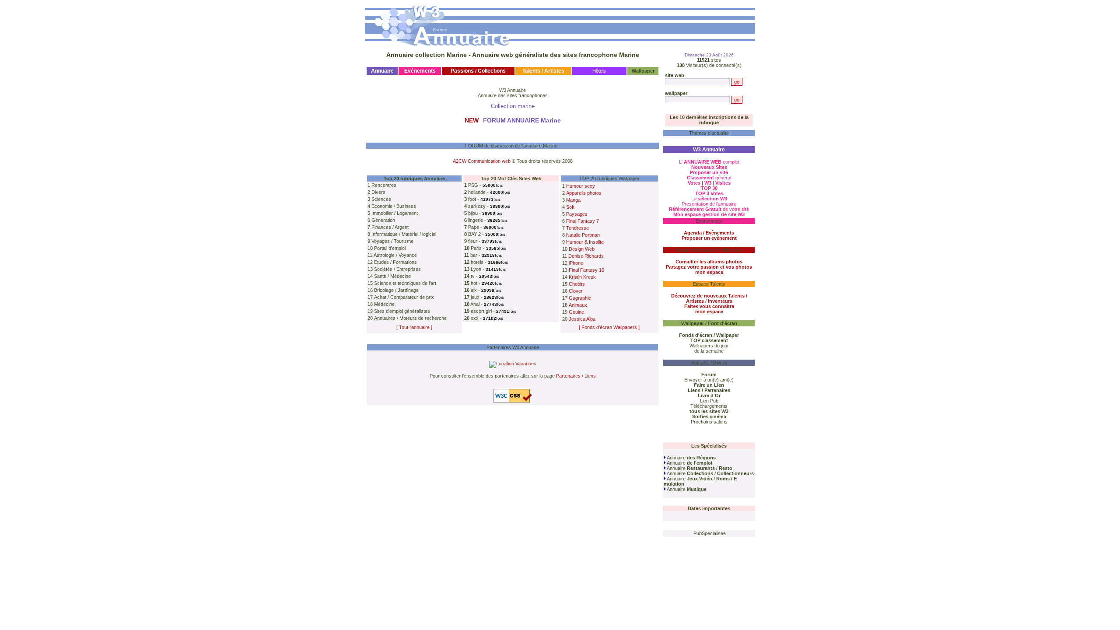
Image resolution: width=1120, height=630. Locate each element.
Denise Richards (586, 256)
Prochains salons (709, 421)
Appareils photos (584, 193)
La (709, 198)
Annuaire (691, 457)
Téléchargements (709, 406)
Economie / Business (393, 206)
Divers (378, 192)
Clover (576, 291)
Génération (383, 220)
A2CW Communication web (482, 161)
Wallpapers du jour (709, 345)
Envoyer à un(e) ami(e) (709, 379)
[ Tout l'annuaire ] (414, 327)
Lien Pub (709, 400)
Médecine (384, 304)
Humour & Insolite (585, 242)
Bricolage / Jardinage (396, 290)
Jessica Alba (582, 319)
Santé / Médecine (392, 276)
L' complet (709, 161)
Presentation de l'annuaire (709, 203)
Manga (573, 200)
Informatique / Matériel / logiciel (403, 234)
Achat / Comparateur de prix (404, 297)
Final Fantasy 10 (586, 270)
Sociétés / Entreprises (397, 269)
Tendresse (577, 228)
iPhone (576, 263)
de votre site (709, 209)
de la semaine (709, 351)
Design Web (582, 249)
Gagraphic (580, 298)
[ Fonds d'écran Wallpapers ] (609, 327)
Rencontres (383, 185)
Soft (570, 207)
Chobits (577, 284)
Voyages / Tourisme (392, 241)
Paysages (577, 214)
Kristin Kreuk (582, 277)
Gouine (576, 312)
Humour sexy (580, 186)
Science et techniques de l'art (405, 283)
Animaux (578, 305)
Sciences (381, 199)
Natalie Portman (583, 235)
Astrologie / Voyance (395, 255)
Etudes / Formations (395, 262)
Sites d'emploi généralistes (402, 311)
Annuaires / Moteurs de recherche (410, 318)
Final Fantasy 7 (582, 221)
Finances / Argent (390, 227)
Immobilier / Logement (394, 213)
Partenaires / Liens (576, 375)
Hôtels (599, 71)
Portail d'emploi (390, 248)
